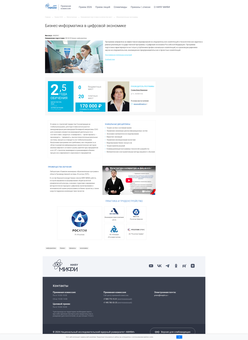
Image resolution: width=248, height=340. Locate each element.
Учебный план (110, 59)
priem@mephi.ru (161, 295)
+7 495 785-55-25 (110, 303)
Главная (48, 17)
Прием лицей (102, 7)
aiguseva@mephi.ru (140, 104)
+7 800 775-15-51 (110, 299)
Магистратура (72, 17)
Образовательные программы (127, 17)
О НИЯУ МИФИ (162, 7)
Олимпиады (120, 7)
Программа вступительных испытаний (118, 55)
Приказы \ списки (140, 7)
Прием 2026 (85, 7)
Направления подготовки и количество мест (96, 17)
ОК (179, 337)
